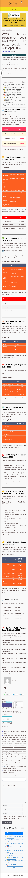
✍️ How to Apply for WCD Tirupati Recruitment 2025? (14, 98)
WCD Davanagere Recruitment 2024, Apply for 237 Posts (7, 724)
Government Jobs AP (7, 743)
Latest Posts (9, 30)
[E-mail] (5, 688)
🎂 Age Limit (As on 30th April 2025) (12, 90)
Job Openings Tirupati (7, 747)
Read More (14, 777)
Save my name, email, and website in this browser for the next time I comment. (14, 817)
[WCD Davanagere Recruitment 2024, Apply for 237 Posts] (7, 719)
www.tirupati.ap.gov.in (17, 149)
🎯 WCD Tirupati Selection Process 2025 (13, 95)
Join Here (21, 134)
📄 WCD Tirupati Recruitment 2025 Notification (14, 85)
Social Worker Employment (14, 756)
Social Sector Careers (20, 753)
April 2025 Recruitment (8, 737)
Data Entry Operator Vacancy (17, 741)
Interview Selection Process (9, 745)
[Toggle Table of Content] (23, 82)
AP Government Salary (20, 735)
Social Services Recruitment (9, 755)
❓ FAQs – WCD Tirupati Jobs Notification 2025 (14, 105)
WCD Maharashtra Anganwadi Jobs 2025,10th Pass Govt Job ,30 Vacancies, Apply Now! (7, 710)
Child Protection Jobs (13, 739)
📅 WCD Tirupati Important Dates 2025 (12, 92)
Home (3, 30)
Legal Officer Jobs (18, 747)
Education (12, 731)
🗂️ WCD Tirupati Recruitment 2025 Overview (14, 87)
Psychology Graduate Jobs (15, 751)
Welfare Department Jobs (13, 760)
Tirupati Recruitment (18, 758)
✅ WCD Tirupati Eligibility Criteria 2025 (12, 89)
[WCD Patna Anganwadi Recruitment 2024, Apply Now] (18, 704)
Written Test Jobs (10, 764)
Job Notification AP (21, 745)
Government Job (20, 731)
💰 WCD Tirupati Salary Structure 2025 (12, 100)
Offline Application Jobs (11, 749)
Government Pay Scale (20, 743)
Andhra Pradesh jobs (9, 735)
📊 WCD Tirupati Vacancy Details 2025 (12, 94)
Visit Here (21, 143)
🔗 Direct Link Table (8, 102)
